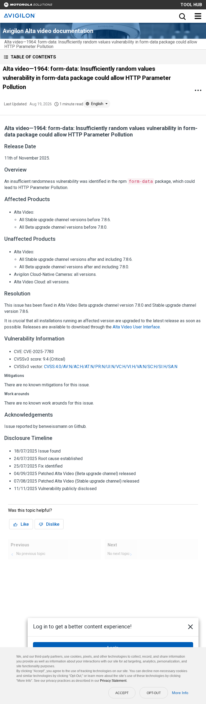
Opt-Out (154, 693)
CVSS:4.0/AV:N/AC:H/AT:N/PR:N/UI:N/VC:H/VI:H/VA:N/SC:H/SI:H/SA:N (110, 366)
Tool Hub (191, 4)
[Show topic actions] (198, 90)
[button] (103, 57)
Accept (121, 693)
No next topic (119, 553)
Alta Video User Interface (136, 326)
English (97, 104)
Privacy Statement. (113, 681)
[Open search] (181, 16)
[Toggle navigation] (198, 16)
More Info (180, 693)
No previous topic (30, 553)
